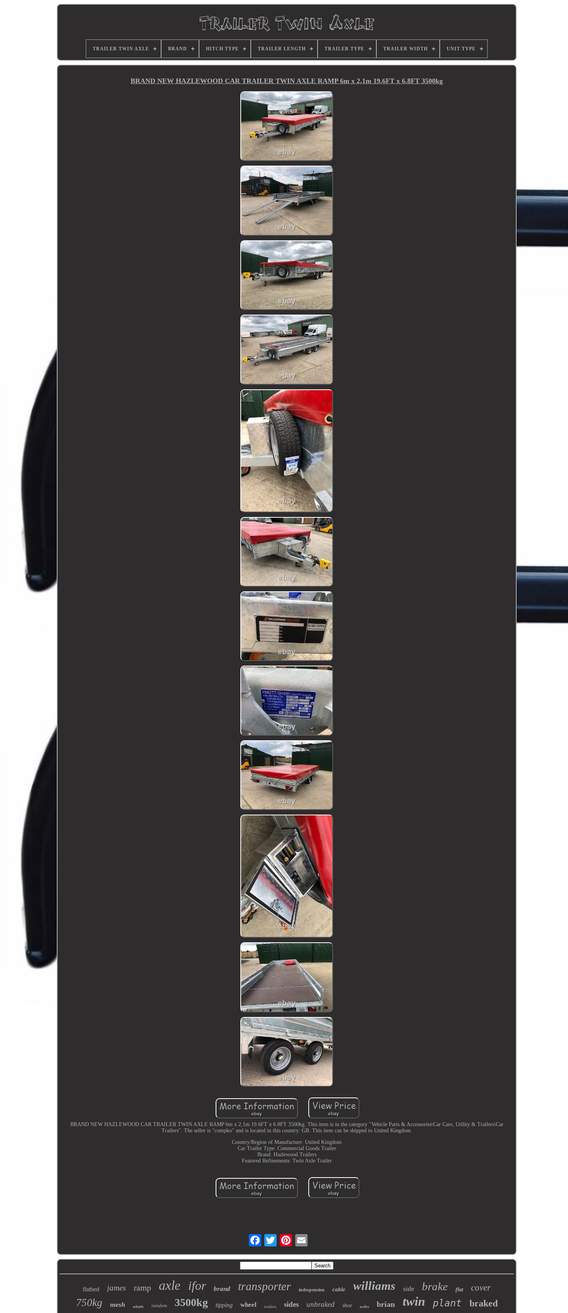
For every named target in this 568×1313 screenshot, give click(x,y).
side (408, 1288)
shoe (347, 1305)
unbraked (320, 1304)
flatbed (91, 1289)
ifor (197, 1285)
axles (364, 1306)
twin (414, 1301)
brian (386, 1304)
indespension (312, 1289)
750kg (89, 1302)
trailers (270, 1306)
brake (435, 1286)
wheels (138, 1306)
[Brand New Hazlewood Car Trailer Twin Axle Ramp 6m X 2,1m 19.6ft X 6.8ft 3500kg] (286, 127)
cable (338, 1289)
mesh (117, 1304)
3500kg (191, 1302)
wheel (248, 1304)
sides (291, 1304)
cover (481, 1287)
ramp (142, 1287)
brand (222, 1288)
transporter (264, 1286)
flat (459, 1289)
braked (483, 1303)
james (116, 1287)
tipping (224, 1305)
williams (374, 1285)
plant (447, 1303)
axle (169, 1285)
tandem (159, 1305)
